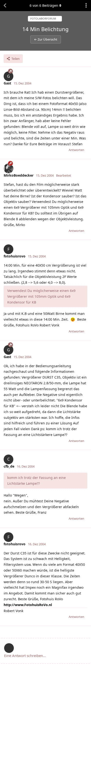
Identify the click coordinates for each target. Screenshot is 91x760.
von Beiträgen (44, 5)
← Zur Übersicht (45, 39)
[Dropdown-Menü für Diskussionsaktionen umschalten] (86, 5)
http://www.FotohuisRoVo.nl (28, 604)
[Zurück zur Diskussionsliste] (5, 5)
